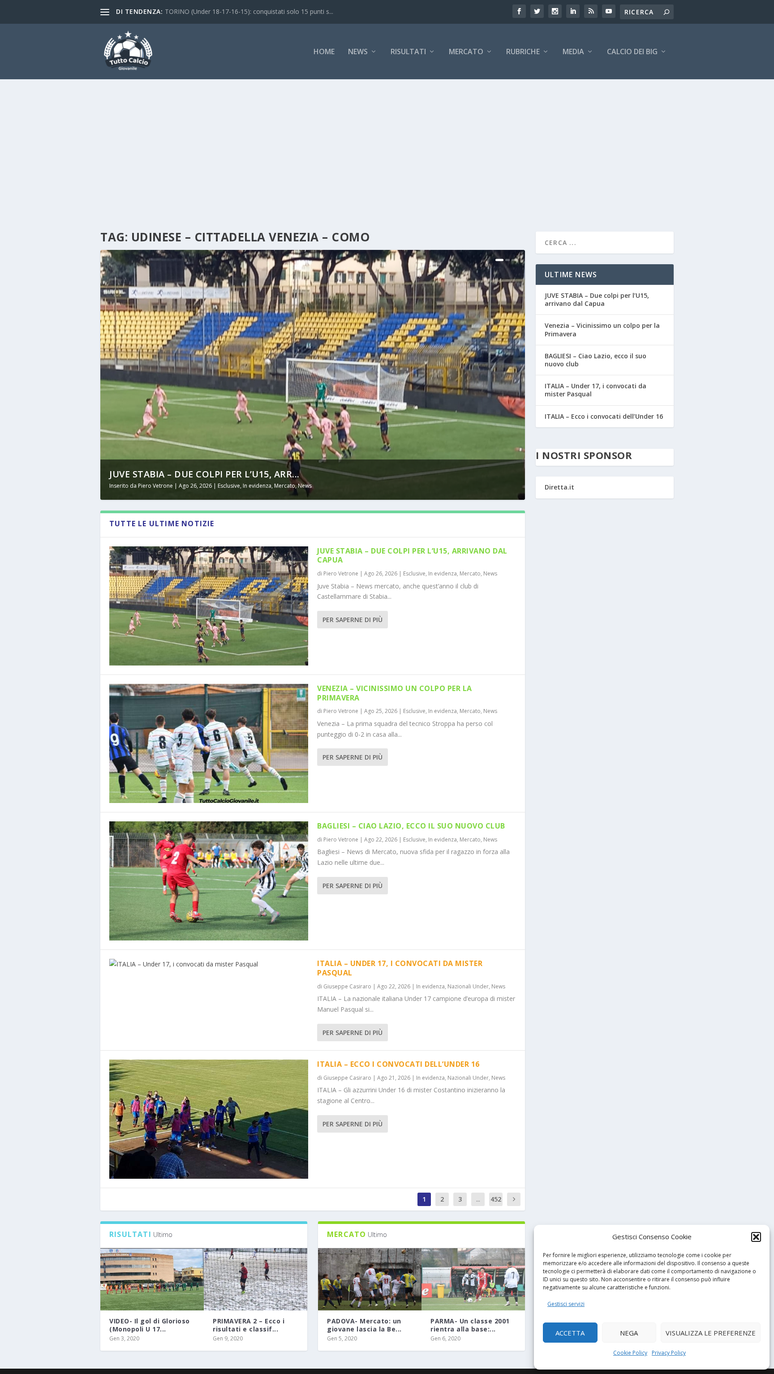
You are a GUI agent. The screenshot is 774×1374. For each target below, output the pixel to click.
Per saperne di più (352, 619)
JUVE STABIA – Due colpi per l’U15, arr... (204, 474)
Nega (629, 1332)
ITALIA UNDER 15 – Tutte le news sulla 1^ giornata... (241, 11)
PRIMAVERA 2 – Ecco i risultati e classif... (248, 1325)
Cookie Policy (630, 1353)
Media (573, 52)
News (358, 52)
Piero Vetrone (155, 485)
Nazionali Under (468, 986)
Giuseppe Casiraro (347, 986)
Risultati (408, 52)
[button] (756, 1236)
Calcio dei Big (632, 52)
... (478, 1199)
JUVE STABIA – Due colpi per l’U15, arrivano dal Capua (412, 555)
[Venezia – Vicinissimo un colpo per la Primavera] (208, 743)
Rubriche (523, 52)
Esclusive (229, 485)
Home (324, 52)
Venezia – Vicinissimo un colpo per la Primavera (394, 693)
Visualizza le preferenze (711, 1332)
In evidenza (257, 485)
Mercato (466, 52)
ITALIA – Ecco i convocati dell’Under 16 (398, 1064)
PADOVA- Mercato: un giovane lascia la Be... (364, 1325)
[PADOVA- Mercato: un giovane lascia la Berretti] (369, 1279)
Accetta (570, 1332)
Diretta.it (559, 487)
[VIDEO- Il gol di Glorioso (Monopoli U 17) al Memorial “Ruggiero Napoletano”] (152, 1279)
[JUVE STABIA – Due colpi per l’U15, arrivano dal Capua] (208, 606)
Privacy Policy (669, 1353)
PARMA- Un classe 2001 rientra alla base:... (470, 1325)
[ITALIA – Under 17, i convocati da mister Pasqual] (208, 964)
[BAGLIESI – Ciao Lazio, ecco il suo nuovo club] (208, 880)
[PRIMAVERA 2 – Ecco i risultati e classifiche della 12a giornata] (255, 1279)
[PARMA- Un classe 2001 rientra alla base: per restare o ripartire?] (473, 1279)
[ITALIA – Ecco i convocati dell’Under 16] (208, 1119)
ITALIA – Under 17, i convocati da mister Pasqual (399, 968)
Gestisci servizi (566, 1304)
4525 (495, 1206)
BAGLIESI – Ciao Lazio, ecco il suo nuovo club (411, 826)
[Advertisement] (387, 146)
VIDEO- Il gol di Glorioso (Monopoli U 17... (149, 1325)
